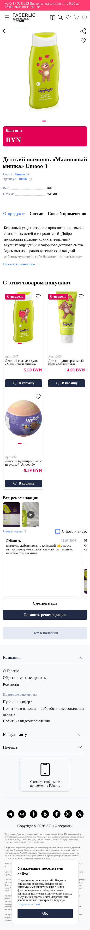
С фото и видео (74, 531)
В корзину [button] (26, 383)
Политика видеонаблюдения (26, 721)
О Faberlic (11, 671)
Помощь (10, 747)
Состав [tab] (36, 213)
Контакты (11, 684)
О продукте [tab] (14, 213)
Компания (12, 657)
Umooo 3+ (22, 174)
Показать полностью (19, 264)
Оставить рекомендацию (45, 615)
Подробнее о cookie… (31, 904)
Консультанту (15, 735)
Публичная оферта (18, 702)
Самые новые (12, 531)
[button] (45, 5)
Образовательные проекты (25, 678)
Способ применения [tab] (67, 213)
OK (45, 913)
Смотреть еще (45, 603)
